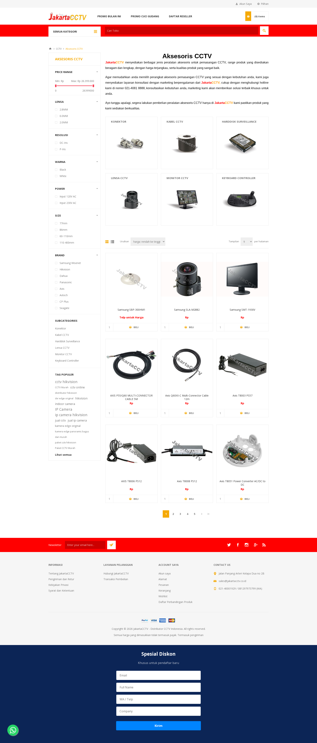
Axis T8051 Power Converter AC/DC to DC (242, 482)
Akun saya (164, 573)
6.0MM (64, 116)
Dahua (64, 276)
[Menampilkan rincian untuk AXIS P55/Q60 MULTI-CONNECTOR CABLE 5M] (131, 365)
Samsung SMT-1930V (242, 309)
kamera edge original (68, 426)
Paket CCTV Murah (65, 448)
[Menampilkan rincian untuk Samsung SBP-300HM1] (131, 279)
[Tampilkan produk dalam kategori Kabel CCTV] (187, 143)
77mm (63, 223)
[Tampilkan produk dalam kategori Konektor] (131, 143)
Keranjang (164, 590)
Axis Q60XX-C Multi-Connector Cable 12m (187, 397)
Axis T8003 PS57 (242, 395)
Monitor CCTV (177, 178)
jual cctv (60, 420)
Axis (62, 288)
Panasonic (66, 282)
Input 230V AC (68, 203)
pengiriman (196, 635)
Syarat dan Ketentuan (61, 590)
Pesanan (163, 585)
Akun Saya (245, 4)
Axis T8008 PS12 (187, 481)
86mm (63, 229)
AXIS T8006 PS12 (131, 481)
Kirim (159, 726)
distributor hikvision (66, 392)
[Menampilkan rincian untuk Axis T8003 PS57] (242, 365)
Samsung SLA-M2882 (187, 309)
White (63, 176)
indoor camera (65, 404)
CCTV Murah (61, 387)
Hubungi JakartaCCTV (116, 573)
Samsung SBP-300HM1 (131, 309)
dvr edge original (64, 398)
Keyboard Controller (238, 178)
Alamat (162, 579)
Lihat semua (63, 454)
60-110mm (66, 236)
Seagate (64, 308)
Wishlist (162, 596)
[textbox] (181, 31)
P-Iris (63, 149)
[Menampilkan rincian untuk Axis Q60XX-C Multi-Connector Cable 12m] (187, 365)
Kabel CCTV (175, 121)
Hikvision (65, 269)
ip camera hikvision (71, 414)
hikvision (81, 398)
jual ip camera (77, 420)
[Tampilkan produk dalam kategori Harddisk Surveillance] (242, 143)
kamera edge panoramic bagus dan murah (72, 434)
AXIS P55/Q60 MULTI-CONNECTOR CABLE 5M (131, 397)
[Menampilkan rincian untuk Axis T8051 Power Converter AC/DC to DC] (242, 451)
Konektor (118, 121)
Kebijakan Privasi (58, 585)
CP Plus (64, 301)
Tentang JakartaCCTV (61, 573)
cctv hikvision (66, 381)
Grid (107, 241)
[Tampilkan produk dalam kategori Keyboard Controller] (242, 199)
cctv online (77, 387)
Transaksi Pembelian (115, 579)
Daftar (112, 241)
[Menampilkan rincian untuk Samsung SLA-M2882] (187, 279)
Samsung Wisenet (70, 263)
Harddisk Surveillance (239, 121)
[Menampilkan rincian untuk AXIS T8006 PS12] (131, 451)
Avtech (64, 295)
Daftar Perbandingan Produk (175, 602)
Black (63, 169)
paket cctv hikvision (65, 442)
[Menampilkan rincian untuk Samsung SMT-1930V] (242, 279)
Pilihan (265, 4)
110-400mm (67, 242)
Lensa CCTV (119, 178)
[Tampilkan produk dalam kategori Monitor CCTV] (187, 199)
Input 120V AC (68, 196)
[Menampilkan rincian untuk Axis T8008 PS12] (187, 451)
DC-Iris (64, 142)
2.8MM (64, 109)
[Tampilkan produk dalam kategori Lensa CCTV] (131, 199)
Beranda (50, 49)
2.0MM (64, 122)
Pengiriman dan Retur (61, 579)
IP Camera (63, 409)
